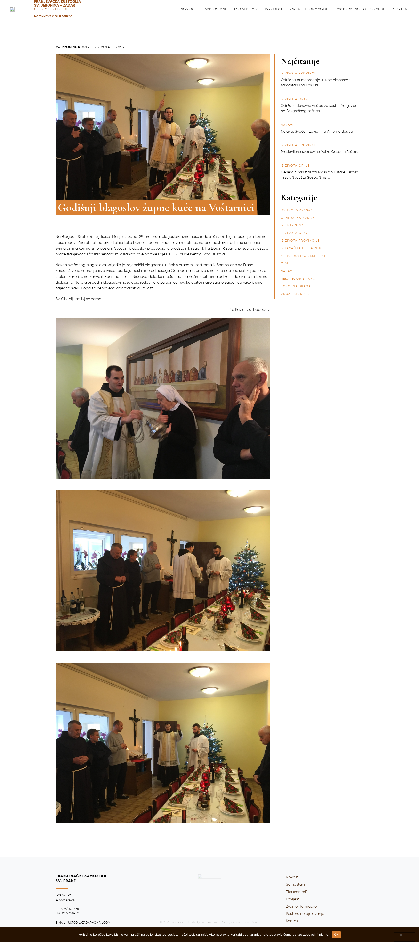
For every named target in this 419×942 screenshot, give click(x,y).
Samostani (215, 9)
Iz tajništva (292, 225)
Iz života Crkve (295, 233)
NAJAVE (287, 271)
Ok (336, 934)
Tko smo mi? (246, 9)
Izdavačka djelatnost (302, 248)
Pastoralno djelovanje (360, 9)
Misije (286, 263)
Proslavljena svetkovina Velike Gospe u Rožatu (319, 152)
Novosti (188, 9)
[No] (404, 937)
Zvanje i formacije (309, 9)
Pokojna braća (296, 286)
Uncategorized (295, 294)
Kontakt (401, 9)
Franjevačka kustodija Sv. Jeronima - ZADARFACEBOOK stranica (57, 9)
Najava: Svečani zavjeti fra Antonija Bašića (317, 131)
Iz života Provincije (113, 47)
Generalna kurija (298, 218)
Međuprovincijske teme (303, 256)
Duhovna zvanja (297, 210)
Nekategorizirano (298, 279)
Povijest (273, 9)
